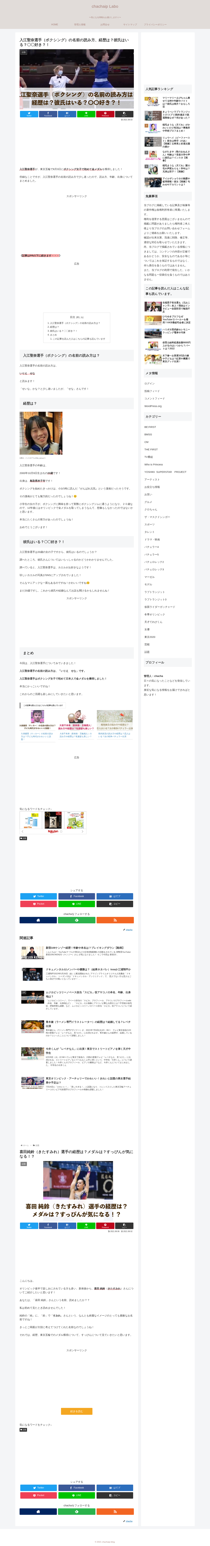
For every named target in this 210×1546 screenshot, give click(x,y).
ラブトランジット (154, 592)
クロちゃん (150, 509)
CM (146, 442)
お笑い (148, 494)
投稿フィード (152, 391)
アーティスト (152, 479)
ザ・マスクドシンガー (157, 517)
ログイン (149, 383)
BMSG (148, 434)
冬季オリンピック (154, 614)
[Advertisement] (77, 143)
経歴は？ (54, 327)
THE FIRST (151, 449)
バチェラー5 (151, 554)
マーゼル (149, 577)
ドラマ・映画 (152, 539)
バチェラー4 (151, 547)
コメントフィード (154, 398)
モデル (148, 584)
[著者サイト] (38, 920)
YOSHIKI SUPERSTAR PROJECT (165, 472)
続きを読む (76, 1411)
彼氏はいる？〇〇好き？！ (63, 331)
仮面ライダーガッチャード (159, 606)
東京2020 (149, 637)
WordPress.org (153, 406)
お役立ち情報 (152, 487)
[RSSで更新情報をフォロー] (115, 920)
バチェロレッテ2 (154, 562)
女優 (147, 629)
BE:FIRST (150, 427)
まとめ (53, 334)
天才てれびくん (153, 622)
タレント (149, 532)
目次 (72, 317)
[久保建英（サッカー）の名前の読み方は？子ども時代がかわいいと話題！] (37, 720)
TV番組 (148, 457)
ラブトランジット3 (155, 599)
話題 (24, 838)
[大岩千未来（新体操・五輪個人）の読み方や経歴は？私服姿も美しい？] (76, 720)
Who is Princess (153, 464)
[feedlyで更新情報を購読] (76, 920)
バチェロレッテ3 (154, 569)
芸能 (147, 644)
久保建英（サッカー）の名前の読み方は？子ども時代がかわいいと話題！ (37, 736)
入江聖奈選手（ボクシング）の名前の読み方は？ (75, 323)
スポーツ (149, 524)
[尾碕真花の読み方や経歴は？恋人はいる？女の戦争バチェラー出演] (115, 720)
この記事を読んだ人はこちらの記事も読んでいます (79, 338)
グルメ (148, 502)
